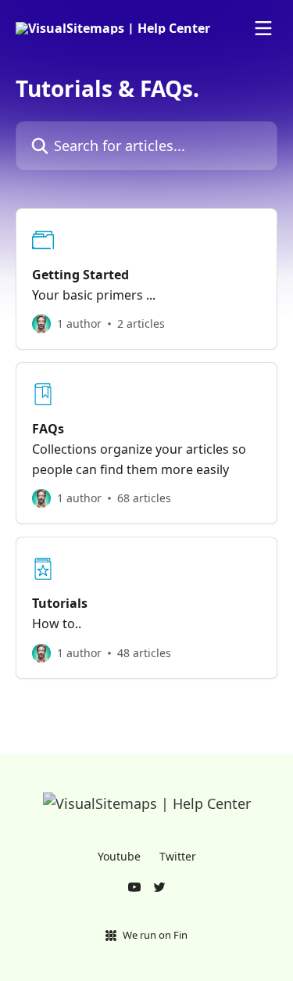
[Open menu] (263, 28)
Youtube (119, 856)
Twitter (177, 856)
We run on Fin (155, 935)
